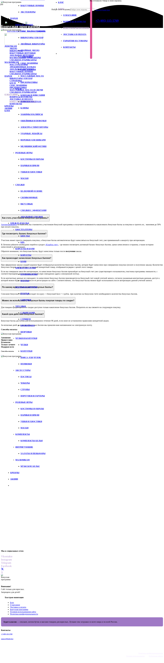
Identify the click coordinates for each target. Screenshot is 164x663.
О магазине (15, 605)
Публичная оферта (156, 656)
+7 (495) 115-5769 (6, 634)
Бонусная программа (19, 609)
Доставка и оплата (18, 607)
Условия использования (135, 656)
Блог (12, 602)
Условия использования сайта (23, 612)
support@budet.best (7, 639)
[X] (2, 569)
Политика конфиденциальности (24, 614)
